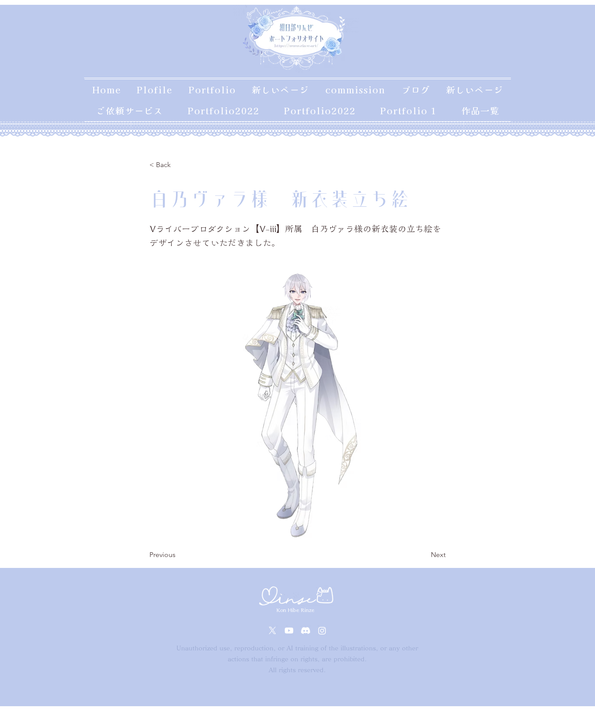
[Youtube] (289, 631)
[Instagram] (322, 631)
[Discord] (306, 631)
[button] (178, 165)
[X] (272, 631)
